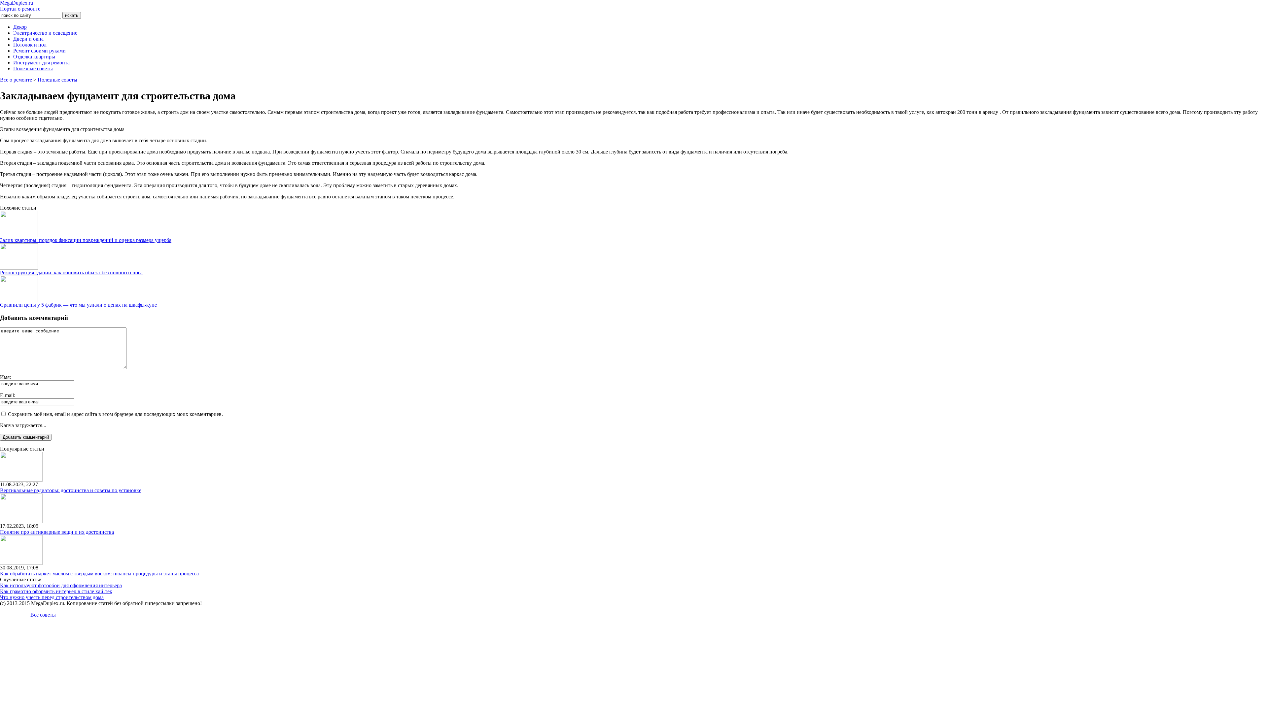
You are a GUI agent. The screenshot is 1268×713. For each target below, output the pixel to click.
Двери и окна (28, 39)
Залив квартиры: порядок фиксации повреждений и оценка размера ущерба (85, 240)
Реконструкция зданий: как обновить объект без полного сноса (71, 272)
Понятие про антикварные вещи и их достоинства (57, 532)
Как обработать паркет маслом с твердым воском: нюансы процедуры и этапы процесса (99, 573)
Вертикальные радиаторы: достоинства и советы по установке (70, 490)
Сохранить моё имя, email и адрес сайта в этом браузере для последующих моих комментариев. (115, 414)
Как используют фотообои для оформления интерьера (61, 585)
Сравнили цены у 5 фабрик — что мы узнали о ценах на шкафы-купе (78, 305)
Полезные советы (33, 68)
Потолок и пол (30, 45)
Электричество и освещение (45, 33)
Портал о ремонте (20, 6)
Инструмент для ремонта (41, 62)
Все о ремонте (16, 80)
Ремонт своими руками (39, 50)
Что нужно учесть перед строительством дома (52, 597)
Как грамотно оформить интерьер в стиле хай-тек (56, 591)
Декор (20, 27)
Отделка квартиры (34, 56)
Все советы (43, 615)
